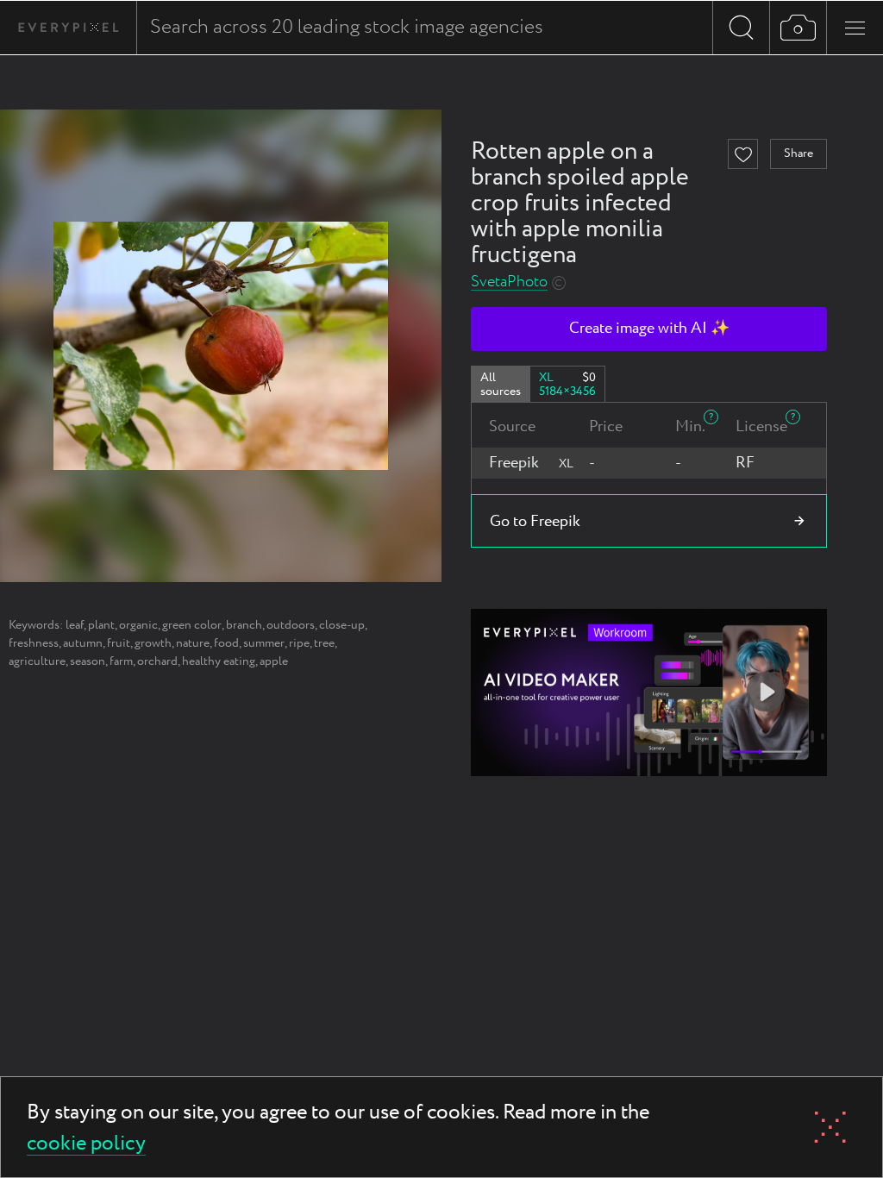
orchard (157, 661)
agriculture (37, 661)
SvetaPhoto (509, 282)
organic (138, 625)
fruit (118, 643)
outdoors (290, 625)
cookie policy (86, 1145)
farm (121, 661)
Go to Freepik (535, 522)
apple (274, 661)
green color (192, 625)
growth (153, 643)
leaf (75, 625)
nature (193, 643)
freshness (34, 643)
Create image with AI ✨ (649, 328)
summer (264, 643)
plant (101, 625)
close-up (342, 625)
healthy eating (218, 661)
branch (244, 625)
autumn (83, 643)
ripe (299, 643)
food (226, 643)
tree (324, 643)
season (87, 661)
